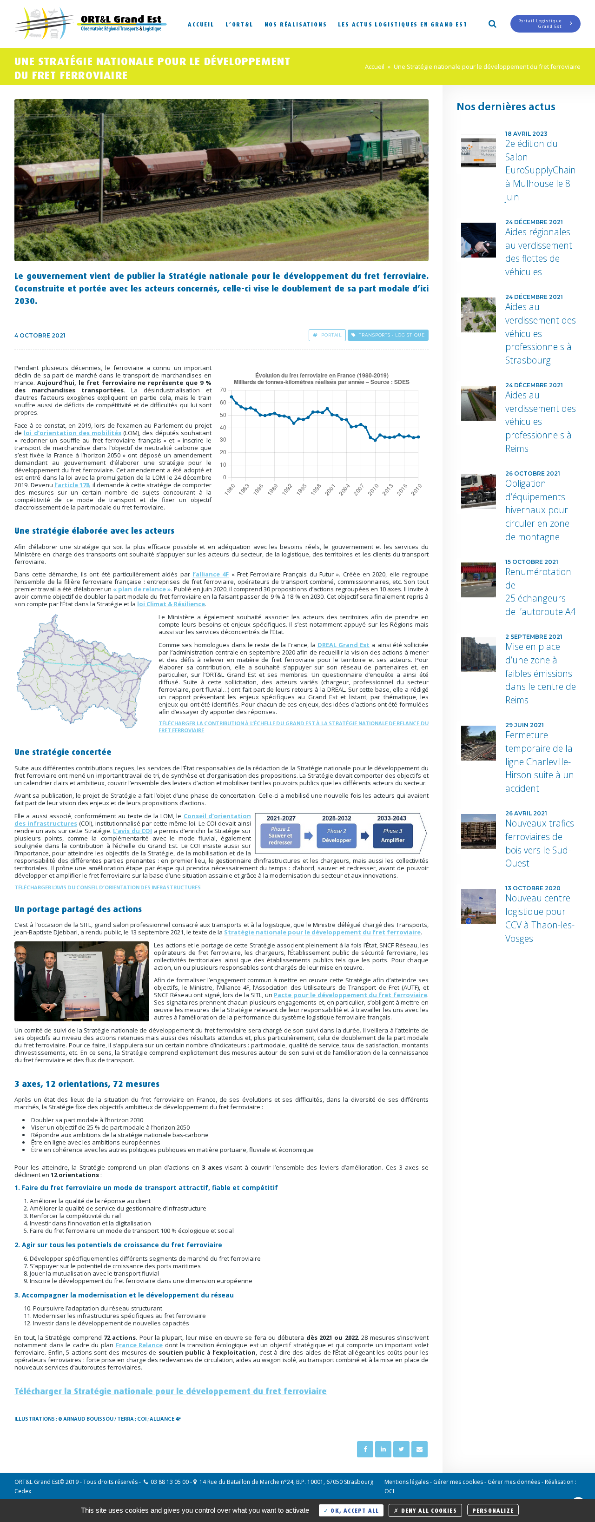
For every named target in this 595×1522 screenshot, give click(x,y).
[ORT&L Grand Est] (90, 24)
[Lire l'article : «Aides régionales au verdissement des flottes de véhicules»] (478, 240)
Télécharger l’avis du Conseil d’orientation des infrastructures (107, 888)
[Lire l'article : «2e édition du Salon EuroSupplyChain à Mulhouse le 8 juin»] (478, 152)
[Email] (419, 1449)
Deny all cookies (427, 1509)
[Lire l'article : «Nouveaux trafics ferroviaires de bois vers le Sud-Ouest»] (478, 831)
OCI (389, 1491)
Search (492, 23)
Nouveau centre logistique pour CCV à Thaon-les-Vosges (540, 918)
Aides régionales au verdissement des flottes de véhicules (538, 251)
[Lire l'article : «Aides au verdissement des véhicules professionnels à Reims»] (478, 403)
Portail (331, 334)
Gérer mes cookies (458, 1482)
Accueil (201, 23)
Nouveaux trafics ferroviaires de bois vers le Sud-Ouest (539, 843)
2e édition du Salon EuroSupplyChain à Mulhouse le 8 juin (540, 170)
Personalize (493, 1509)
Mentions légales (406, 1482)
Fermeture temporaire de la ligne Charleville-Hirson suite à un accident (539, 761)
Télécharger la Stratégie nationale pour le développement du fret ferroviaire (170, 1389)
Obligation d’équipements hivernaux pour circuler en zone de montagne (537, 510)
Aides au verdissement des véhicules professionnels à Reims (540, 422)
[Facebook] (365, 1449)
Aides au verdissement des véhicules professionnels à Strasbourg (540, 333)
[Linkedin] (383, 1449)
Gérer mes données (514, 1482)
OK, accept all (354, 1509)
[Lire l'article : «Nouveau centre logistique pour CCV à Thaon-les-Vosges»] (478, 906)
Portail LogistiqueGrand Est (540, 23)
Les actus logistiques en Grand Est (402, 23)
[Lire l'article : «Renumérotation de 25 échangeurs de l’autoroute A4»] (478, 580)
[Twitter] (401, 1449)
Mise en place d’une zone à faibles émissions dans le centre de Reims (540, 673)
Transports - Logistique (392, 334)
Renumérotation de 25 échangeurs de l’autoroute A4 (540, 591)
